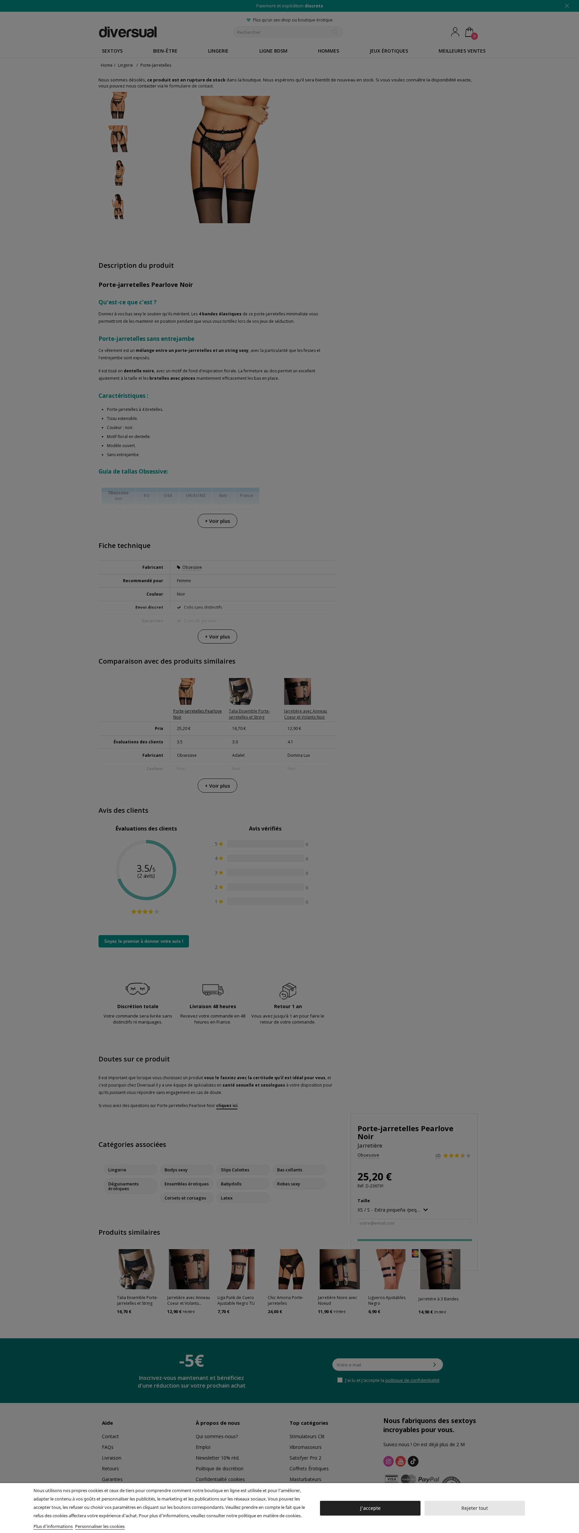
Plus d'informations (53, 1526)
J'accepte (370, 1508)
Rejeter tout (474, 1508)
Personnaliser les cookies (100, 1526)
